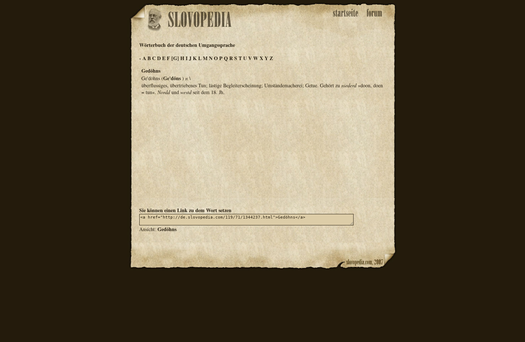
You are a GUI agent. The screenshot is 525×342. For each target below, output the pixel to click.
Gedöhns (167, 229)
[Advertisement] (262, 151)
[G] (175, 58)
